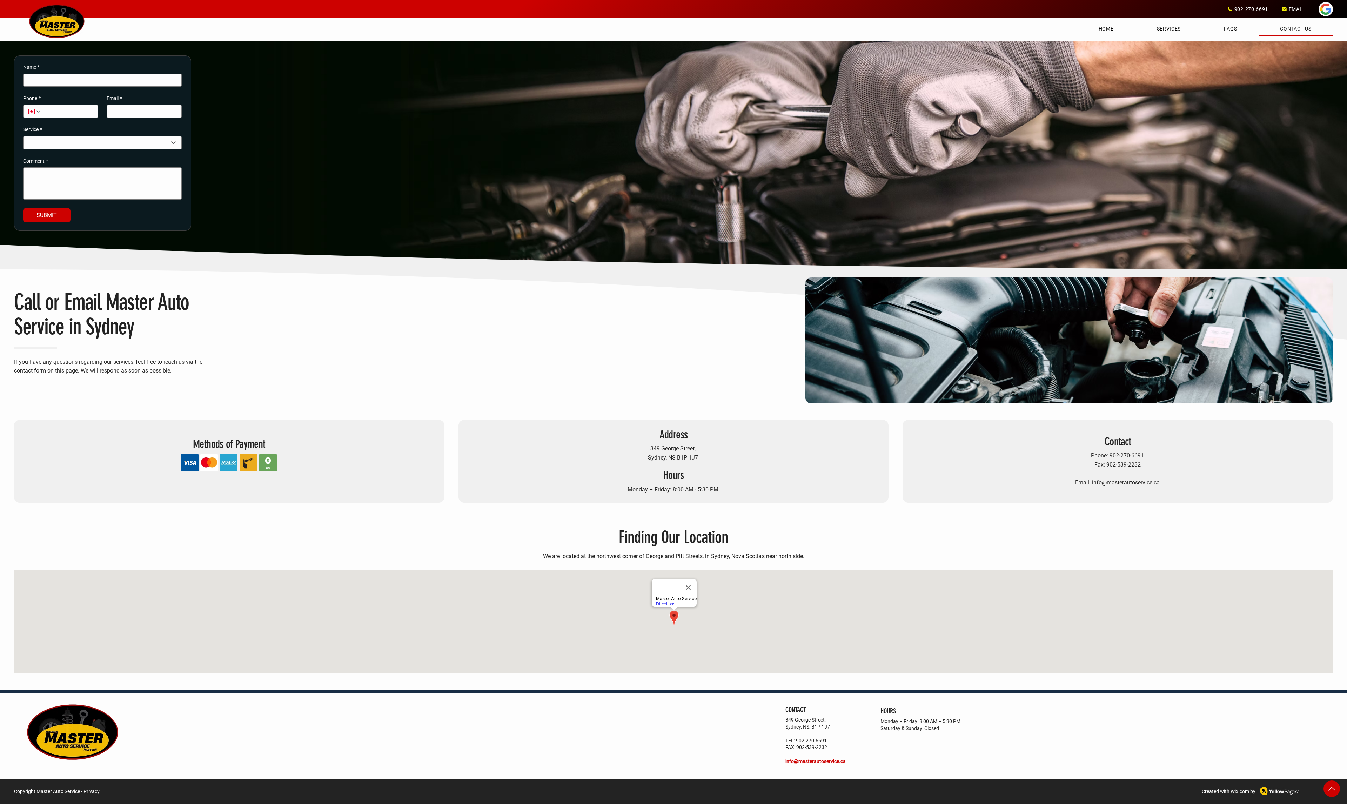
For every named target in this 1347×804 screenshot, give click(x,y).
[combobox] (102, 142)
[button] (1168, 29)
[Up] (1331, 788)
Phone (32, 98)
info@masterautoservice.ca (1126, 482)
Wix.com (1240, 791)
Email (114, 98)
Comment (35, 161)
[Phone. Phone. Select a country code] (34, 111)
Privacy (91, 791)
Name (31, 67)
